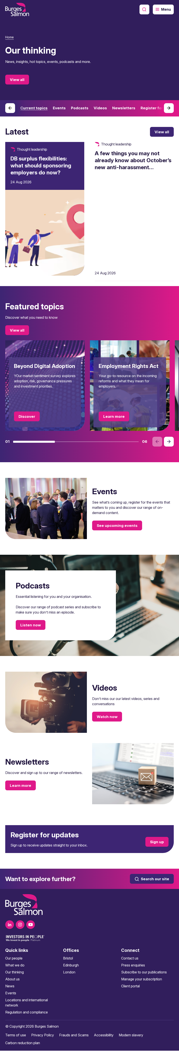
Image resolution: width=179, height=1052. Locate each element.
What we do (14, 965)
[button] (34, 442)
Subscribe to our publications (144, 972)
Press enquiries (133, 965)
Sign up (157, 842)
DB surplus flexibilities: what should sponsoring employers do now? (40, 165)
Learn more (114, 416)
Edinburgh (71, 965)
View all (17, 80)
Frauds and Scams (74, 1035)
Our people (13, 958)
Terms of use (15, 1035)
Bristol (68, 958)
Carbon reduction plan (22, 1043)
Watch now (107, 716)
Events (10, 993)
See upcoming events (117, 525)
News (9, 986)
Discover (27, 416)
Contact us (129, 958)
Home (9, 37)
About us (12, 979)
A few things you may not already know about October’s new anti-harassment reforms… (133, 163)
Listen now (30, 625)
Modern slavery (131, 1035)
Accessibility (104, 1035)
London (69, 972)
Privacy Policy (42, 1035)
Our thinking (14, 972)
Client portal (130, 986)
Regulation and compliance (26, 1012)
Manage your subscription (141, 979)
